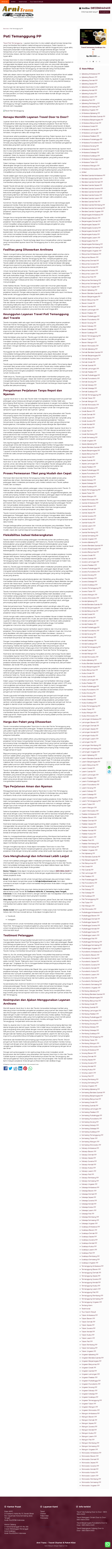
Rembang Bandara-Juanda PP (93, 992)
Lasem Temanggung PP (91, 799)
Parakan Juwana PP (89, 825)
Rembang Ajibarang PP (91, 989)
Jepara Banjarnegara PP (91, 448)
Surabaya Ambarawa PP (91, 1225)
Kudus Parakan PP (89, 681)
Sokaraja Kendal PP (89, 1202)
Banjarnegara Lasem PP (91, 236)
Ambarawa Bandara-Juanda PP (93, 114)
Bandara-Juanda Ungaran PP (93, 209)
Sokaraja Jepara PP (89, 1195)
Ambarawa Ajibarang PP (91, 111)
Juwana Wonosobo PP (90, 596)
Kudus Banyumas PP (90, 668)
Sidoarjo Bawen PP (89, 1149)
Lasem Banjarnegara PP (91, 760)
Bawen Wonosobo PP (90, 344)
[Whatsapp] (109, 767)
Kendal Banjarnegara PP (91, 606)
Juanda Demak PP (89, 507)
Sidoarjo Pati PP (88, 1172)
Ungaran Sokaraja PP (90, 1392)
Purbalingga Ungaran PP (91, 946)
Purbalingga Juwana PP (91, 923)
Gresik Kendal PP (88, 422)
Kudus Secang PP (88, 691)
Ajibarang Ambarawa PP (91, 72)
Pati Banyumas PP (89, 861)
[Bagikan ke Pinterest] (25, 1069)
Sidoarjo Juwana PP (89, 1159)
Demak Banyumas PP (90, 357)
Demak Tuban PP (88, 396)
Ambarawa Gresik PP (90, 124)
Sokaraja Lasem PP (89, 1208)
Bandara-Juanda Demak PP (92, 180)
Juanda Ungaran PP (89, 537)
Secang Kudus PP (88, 1068)
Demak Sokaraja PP (89, 386)
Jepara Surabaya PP (89, 485)
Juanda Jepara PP (88, 511)
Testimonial (23, 2)
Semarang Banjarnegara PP (92, 1094)
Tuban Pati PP (87, 1339)
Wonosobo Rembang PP (91, 1477)
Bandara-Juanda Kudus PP (92, 193)
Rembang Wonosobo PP (91, 1045)
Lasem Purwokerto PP (90, 783)
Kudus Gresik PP (88, 671)
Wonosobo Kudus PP (90, 1470)
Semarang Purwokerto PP (92, 1117)
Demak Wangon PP (89, 399)
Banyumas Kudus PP (90, 268)
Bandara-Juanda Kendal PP (92, 190)
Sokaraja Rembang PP (90, 1215)
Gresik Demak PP (88, 412)
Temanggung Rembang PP (92, 1294)
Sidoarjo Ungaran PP (89, 1182)
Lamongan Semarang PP (91, 747)
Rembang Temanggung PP (92, 1035)
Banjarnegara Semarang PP (92, 245)
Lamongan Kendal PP (90, 730)
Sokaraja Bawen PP (89, 1189)
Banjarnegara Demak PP (91, 219)
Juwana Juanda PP (89, 557)
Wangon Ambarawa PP (91, 1411)
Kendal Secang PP (89, 632)
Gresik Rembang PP (89, 432)
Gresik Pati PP (87, 429)
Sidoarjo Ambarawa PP (90, 1146)
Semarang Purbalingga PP (92, 1113)
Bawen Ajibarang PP (89, 288)
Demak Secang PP (89, 380)
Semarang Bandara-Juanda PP (93, 1090)
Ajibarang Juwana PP (90, 85)
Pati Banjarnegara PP (90, 858)
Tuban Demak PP (88, 1320)
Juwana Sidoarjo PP (89, 576)
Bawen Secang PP (89, 321)
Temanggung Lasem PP (91, 1287)
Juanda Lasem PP (89, 524)
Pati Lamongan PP (89, 871)
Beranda (5, 2)
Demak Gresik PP (88, 360)
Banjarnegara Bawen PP (91, 216)
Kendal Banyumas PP (90, 609)
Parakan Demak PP (89, 819)
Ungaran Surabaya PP (90, 1395)
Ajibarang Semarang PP (91, 105)
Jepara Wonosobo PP (90, 498)
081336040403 (100, 8)
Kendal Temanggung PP (91, 645)
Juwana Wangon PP (89, 593)
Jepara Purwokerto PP (90, 471)
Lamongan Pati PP (89, 740)
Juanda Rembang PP (90, 530)
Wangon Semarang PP (90, 1444)
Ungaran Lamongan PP (91, 1372)
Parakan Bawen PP (89, 815)
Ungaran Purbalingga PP (91, 1379)
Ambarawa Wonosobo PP (91, 167)
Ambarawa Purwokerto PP (92, 141)
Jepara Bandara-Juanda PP (92, 445)
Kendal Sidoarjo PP (89, 635)
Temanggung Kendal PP (91, 1280)
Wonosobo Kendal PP (90, 1467)
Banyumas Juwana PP (90, 262)
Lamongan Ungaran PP (91, 750)
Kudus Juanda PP (88, 674)
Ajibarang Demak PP (90, 78)
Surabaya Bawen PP (89, 1228)
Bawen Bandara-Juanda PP (92, 291)
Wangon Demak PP (89, 1418)
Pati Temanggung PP (22, 36)
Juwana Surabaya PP (90, 583)
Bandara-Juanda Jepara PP (92, 183)
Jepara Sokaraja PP (89, 481)
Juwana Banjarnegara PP (91, 547)
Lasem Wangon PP (89, 805)
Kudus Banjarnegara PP (91, 665)
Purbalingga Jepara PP (90, 920)
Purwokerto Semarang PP (92, 982)
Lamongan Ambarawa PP (91, 717)
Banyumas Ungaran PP (91, 285)
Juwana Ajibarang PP (90, 540)
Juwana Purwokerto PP (91, 570)
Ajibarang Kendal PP (89, 88)
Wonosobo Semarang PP (91, 1480)
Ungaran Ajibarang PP (90, 1352)
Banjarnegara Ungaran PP (91, 249)
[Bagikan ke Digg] (15, 1069)
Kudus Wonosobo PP (90, 714)
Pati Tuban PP (87, 900)
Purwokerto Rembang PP (92, 979)
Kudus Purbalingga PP (90, 684)
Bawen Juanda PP (89, 304)
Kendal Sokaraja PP (89, 638)
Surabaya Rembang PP (91, 1254)
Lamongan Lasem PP (90, 737)
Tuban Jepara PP (88, 1323)
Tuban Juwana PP (88, 1326)
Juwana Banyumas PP (90, 550)
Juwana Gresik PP (88, 553)
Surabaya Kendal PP (89, 1241)
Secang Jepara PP (89, 1058)
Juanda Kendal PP (89, 517)
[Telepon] (109, 771)
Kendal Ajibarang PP (89, 599)
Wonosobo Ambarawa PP (91, 1451)
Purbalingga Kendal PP (90, 927)
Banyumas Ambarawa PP (91, 252)
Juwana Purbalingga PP (91, 566)
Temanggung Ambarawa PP (92, 1264)
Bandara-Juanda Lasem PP (92, 196)
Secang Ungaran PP (89, 1084)
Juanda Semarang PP (90, 534)
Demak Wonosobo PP (90, 403)
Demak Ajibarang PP (90, 347)
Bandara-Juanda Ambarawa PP (93, 173)
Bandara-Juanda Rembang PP (93, 203)
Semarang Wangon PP (90, 1140)
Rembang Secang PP (90, 1022)
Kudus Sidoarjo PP (89, 694)
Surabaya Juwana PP (90, 1238)
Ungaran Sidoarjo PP (89, 1388)
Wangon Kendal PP (89, 1428)
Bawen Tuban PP (88, 337)
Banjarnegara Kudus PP (91, 232)
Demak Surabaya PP (89, 390)
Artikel (13, 2)
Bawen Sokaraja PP (89, 327)
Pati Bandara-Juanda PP (91, 855)
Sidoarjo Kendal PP (89, 1162)
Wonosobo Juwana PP (90, 1464)
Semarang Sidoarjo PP (90, 1123)
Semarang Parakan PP (90, 1110)
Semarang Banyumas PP (91, 1097)
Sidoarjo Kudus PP (89, 1166)
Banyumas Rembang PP (91, 278)
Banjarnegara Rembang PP (92, 242)
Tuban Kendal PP (88, 1330)
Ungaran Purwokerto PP (91, 1382)
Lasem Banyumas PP (90, 763)
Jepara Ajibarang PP (89, 442)
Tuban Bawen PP (88, 1316)
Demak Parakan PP (89, 370)
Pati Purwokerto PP (89, 881)
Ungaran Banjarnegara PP (91, 1359)
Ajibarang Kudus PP (89, 91)
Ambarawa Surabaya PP (91, 154)
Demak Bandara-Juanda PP (92, 350)
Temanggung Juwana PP (91, 1277)
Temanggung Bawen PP (91, 1267)
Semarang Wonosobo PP (91, 1143)
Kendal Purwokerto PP (90, 629)
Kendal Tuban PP (88, 648)
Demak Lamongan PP (90, 367)
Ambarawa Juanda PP (90, 128)
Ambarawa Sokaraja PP (90, 150)
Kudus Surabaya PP (89, 701)
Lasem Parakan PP (89, 776)
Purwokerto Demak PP (91, 956)
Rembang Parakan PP (90, 1012)
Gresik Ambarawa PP (90, 406)
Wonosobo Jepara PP (90, 1461)
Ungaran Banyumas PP (91, 1362)
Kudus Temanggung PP (91, 704)
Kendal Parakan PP (89, 622)
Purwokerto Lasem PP (90, 973)
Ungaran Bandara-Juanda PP (93, 1356)
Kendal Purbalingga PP (90, 625)
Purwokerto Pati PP (89, 976)
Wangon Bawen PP (89, 1415)
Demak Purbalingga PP (91, 373)
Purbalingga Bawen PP (91, 914)
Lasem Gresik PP (88, 766)
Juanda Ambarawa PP (90, 501)
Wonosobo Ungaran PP (91, 1483)
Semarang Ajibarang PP (91, 1087)
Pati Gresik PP (87, 864)
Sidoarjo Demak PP (89, 1153)
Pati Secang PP (88, 884)
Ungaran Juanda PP (89, 1369)
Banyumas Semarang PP (91, 281)
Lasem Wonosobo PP (90, 809)
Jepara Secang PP (89, 475)
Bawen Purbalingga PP (91, 314)
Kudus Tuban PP (88, 707)
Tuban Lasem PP (88, 1336)
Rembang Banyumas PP (91, 999)
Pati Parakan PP (88, 874)
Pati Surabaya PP (88, 894)
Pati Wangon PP (88, 904)
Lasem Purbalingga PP (90, 779)
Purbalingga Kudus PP (90, 930)
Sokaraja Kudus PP (89, 1205)
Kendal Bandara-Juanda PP (92, 602)
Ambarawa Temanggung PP (92, 157)
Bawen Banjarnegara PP (91, 295)
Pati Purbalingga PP (89, 878)
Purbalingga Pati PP (89, 937)
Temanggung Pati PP (90, 1290)
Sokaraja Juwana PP (89, 1199)
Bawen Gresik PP (88, 301)
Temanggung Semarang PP (92, 1297)
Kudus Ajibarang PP (89, 658)
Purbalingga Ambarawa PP (92, 910)
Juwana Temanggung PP (91, 586)
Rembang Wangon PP (90, 1041)
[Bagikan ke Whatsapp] (30, 1069)
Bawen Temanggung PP (91, 334)
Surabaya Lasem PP (89, 1248)
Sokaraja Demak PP (89, 1192)
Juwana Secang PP (89, 573)
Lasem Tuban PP (88, 802)
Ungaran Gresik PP (89, 1366)
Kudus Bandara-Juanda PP (92, 661)
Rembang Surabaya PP (91, 1031)
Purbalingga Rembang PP (92, 940)
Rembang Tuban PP (89, 1038)
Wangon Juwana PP (89, 1425)
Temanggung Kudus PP (91, 1284)
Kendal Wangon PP (89, 652)
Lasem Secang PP (89, 786)
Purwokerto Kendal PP (90, 966)
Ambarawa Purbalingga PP (92, 137)
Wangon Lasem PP (89, 1434)
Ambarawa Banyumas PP (91, 121)
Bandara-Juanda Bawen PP (92, 177)
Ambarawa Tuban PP (90, 160)
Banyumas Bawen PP (90, 255)
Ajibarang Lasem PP (89, 95)
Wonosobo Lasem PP (90, 1474)
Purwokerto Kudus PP (90, 969)
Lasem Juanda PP (89, 769)
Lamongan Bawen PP (90, 720)
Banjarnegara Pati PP (90, 239)
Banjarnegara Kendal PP (91, 229)
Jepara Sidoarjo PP (89, 478)
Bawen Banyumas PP (90, 298)
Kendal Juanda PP (89, 616)
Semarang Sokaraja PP (90, 1126)
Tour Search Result (36, 2)
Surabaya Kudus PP (89, 1244)
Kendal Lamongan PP (90, 619)
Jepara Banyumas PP (90, 452)
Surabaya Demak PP (89, 1231)
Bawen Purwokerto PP (90, 317)
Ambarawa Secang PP (90, 144)
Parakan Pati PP (88, 838)
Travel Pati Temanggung (12, 43)
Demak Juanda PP (89, 363)
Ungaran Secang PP (89, 1385)
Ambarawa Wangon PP (91, 164)
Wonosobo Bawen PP (90, 1454)
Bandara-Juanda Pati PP (91, 200)
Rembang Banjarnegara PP (92, 995)
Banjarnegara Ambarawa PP (92, 213)
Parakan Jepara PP (89, 822)
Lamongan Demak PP (90, 724)
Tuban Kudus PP (88, 1333)
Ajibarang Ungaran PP (90, 108)
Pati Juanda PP (87, 868)
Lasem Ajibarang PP (89, 753)
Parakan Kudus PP (89, 832)
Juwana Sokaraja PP (89, 579)
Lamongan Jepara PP (90, 727)
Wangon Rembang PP (90, 1441)
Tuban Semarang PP (89, 1346)
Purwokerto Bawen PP (90, 953)
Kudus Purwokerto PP (90, 688)
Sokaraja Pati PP (88, 1212)
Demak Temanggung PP (91, 393)
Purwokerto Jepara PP (90, 959)
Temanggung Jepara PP (91, 1274)
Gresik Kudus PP (88, 426)
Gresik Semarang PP (89, 435)
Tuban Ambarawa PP (90, 1313)
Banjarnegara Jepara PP (91, 222)
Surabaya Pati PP (88, 1251)
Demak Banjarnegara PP (91, 353)
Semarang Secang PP (90, 1120)
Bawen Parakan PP (89, 311)
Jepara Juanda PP (88, 458)
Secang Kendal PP (89, 1064)
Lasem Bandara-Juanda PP (92, 756)
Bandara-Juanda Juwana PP (92, 186)
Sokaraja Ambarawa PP (90, 1185)
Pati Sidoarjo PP (88, 887)
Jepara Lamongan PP (90, 462)
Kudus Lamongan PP (90, 678)
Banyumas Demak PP (90, 259)
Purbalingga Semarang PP (92, 943)
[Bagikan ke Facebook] (5, 1069)
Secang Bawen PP (89, 1051)
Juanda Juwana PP (89, 514)
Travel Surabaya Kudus (93, 47)
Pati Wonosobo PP (89, 907)
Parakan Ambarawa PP (90, 812)
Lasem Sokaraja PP (89, 792)
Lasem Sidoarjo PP (89, 789)
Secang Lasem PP (89, 1071)
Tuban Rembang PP (89, 1343)
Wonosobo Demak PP (90, 1457)
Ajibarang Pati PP (88, 98)
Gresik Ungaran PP (89, 439)
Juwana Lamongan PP (90, 560)
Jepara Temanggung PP (91, 488)
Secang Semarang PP (90, 1081)
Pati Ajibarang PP (88, 851)
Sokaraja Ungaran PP (90, 1221)
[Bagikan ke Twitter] (10, 1069)
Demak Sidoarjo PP (89, 383)
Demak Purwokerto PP (91, 376)
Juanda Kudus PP (88, 521)
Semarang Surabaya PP (91, 1130)
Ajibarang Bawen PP (89, 75)
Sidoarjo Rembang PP (90, 1176)
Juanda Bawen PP (89, 504)
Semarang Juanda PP (90, 1104)
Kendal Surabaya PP (89, 642)
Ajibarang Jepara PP (89, 82)
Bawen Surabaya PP (89, 331)
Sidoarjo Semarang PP (90, 1179)
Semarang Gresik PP (89, 1100)
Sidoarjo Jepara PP (89, 1156)
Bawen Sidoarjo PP (89, 324)
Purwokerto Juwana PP (91, 963)
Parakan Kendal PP (89, 828)
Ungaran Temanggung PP (92, 1398)
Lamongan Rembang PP (91, 743)
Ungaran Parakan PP (89, 1375)
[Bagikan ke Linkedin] (20, 1069)
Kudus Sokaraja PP (89, 697)
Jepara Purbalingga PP (90, 468)
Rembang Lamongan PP (91, 1009)
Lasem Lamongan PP (90, 773)
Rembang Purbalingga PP (92, 1015)
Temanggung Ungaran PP (92, 1300)
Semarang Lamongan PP (91, 1107)
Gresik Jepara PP (88, 416)
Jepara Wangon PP (89, 494)
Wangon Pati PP (88, 1438)
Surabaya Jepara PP (89, 1235)
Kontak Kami (104, 12)
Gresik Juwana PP (88, 419)
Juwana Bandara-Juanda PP (92, 543)
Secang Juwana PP (89, 1061)
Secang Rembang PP (90, 1077)
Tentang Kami (87, 1303)
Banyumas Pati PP (89, 275)
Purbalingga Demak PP (91, 917)
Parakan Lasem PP (89, 835)
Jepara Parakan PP (89, 465)
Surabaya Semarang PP (91, 1257)
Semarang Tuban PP (89, 1136)
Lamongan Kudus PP (90, 733)
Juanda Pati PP (87, 527)
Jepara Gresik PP (88, 455)
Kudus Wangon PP (89, 711)
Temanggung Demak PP (91, 1271)
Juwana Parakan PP (89, 563)
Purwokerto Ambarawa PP (92, 950)
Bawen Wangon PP (89, 340)
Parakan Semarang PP (90, 845)
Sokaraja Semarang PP (90, 1218)
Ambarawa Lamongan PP (91, 131)
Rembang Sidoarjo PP (90, 1025)
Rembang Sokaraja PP (90, 1028)
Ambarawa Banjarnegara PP (92, 118)
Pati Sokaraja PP (88, 891)
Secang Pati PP (88, 1074)
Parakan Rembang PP (90, 842)
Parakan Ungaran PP (89, 848)
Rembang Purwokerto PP (92, 1018)
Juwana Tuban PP (88, 589)
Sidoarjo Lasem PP (89, 1169)
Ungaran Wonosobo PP (91, 1408)
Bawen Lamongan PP (90, 308)
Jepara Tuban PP (88, 491)
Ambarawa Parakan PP (90, 134)
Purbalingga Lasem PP (90, 933)
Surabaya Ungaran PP (90, 1261)
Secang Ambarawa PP (90, 1048)
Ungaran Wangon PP (90, 1405)
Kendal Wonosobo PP (90, 655)
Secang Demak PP (89, 1054)
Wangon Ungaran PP (90, 1447)
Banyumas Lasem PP (90, 272)
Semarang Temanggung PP (92, 1133)
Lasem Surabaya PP (89, 796)
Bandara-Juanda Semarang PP (93, 206)
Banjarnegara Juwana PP (91, 226)
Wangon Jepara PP (89, 1421)
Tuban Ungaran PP (89, 1349)
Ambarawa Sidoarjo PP (90, 147)
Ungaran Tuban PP (89, 1402)
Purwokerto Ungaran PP (91, 986)
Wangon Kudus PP (89, 1431)
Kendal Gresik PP (88, 612)
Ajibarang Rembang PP (91, 101)
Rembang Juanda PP (90, 1005)
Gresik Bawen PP (88, 409)
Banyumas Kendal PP (90, 265)
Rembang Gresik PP (89, 1002)
